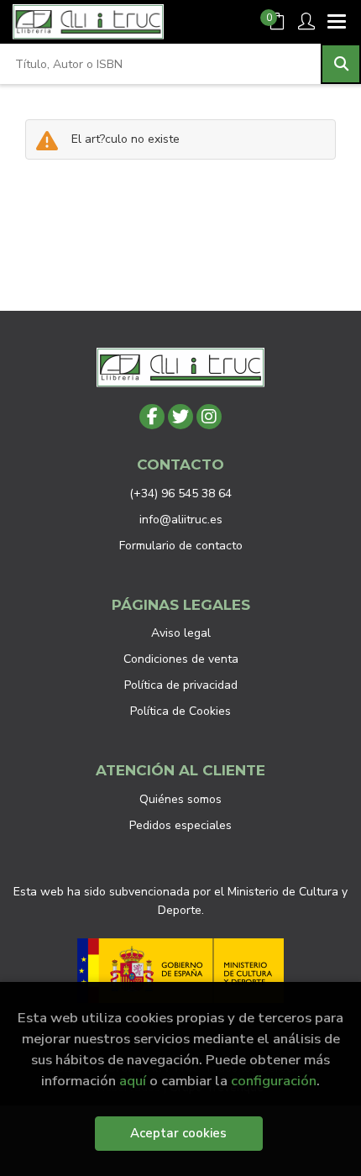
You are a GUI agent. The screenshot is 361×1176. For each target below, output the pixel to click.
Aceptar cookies (178, 1133)
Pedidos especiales (180, 825)
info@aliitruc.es (180, 520)
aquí (132, 1080)
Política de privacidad (181, 685)
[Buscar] (341, 64)
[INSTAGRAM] (209, 416)
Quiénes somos (180, 799)
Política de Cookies (180, 711)
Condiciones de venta (180, 659)
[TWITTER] (180, 416)
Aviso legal (181, 633)
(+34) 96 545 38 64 (180, 493)
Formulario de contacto (181, 546)
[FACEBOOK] (152, 416)
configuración (274, 1080)
